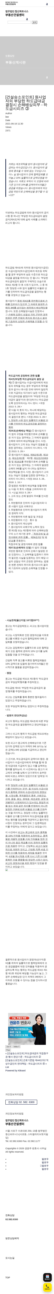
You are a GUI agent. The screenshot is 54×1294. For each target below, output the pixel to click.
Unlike (16, 1047)
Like (8, 1047)
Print (8, 1050)
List (7, 1067)
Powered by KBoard (15, 1070)
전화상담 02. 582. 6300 (21, 1102)
